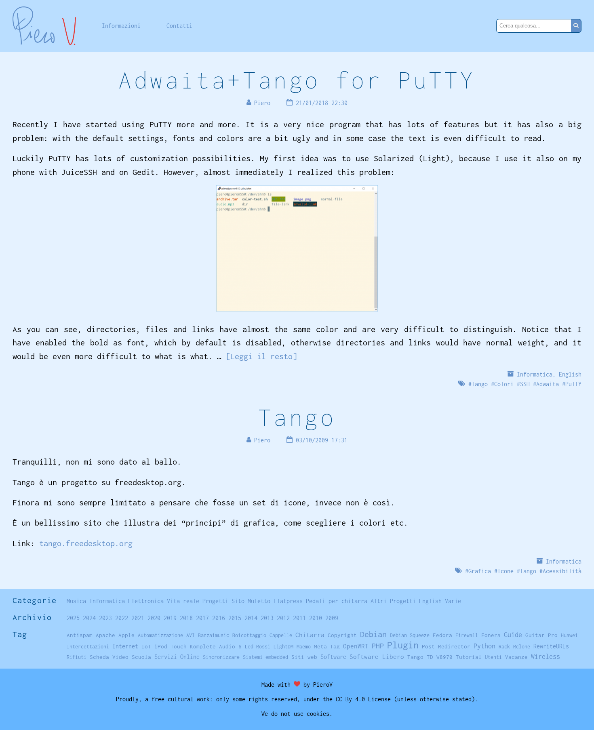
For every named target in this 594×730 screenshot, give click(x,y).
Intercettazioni (88, 647)
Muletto (259, 600)
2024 (89, 617)
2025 (73, 617)
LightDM (283, 647)
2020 (153, 617)
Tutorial (469, 657)
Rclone (521, 647)
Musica (76, 600)
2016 (218, 617)
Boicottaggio (249, 635)
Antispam (80, 635)
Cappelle (281, 635)
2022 (121, 617)
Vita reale (183, 600)
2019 (170, 617)
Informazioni (121, 25)
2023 (105, 617)
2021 (137, 617)
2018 (186, 617)
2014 (250, 617)
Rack (504, 647)
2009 (331, 617)
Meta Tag (327, 646)
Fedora (442, 635)
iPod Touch (170, 646)
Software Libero (377, 656)
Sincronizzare (221, 657)
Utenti (493, 657)
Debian (373, 634)
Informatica (534, 374)
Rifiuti (76, 657)
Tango (480, 384)
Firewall (466, 635)
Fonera (491, 635)
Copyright (342, 635)
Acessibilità (562, 571)
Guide (513, 634)
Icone (505, 571)
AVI (190, 635)
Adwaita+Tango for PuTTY (296, 79)
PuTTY (573, 384)
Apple (126, 635)
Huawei (569, 635)
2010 (315, 617)
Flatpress (288, 600)
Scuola (141, 657)
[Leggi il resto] (261, 356)
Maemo (304, 647)
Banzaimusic (213, 635)
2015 (234, 617)
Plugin (403, 645)
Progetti (215, 600)
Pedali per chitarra (336, 600)
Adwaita (547, 384)
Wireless (545, 656)
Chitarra (309, 634)
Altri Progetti (393, 600)
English (570, 374)
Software (333, 656)
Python (484, 646)
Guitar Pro (541, 635)
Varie (453, 600)
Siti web (304, 657)
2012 (283, 617)
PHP (378, 646)
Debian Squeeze (410, 635)
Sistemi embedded (265, 657)
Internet (125, 646)
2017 (202, 617)
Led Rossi (257, 647)
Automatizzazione (160, 635)
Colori (504, 384)
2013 (267, 617)
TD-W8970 (440, 657)
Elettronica (146, 600)
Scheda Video (109, 657)
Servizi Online (177, 656)
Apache (105, 635)
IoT (146, 646)
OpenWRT (356, 646)
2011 (299, 617)
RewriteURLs (551, 646)
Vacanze (516, 657)
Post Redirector (446, 646)
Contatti (179, 25)
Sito (238, 600)
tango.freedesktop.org (86, 543)
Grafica (479, 571)
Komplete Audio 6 (216, 646)
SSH (525, 384)
